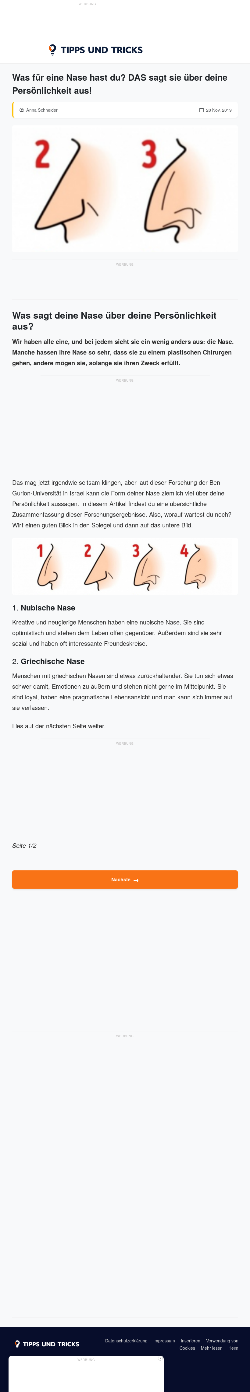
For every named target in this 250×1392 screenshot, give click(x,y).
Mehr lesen (212, 1348)
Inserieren (190, 1341)
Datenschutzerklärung (126, 1341)
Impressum (164, 1341)
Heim (233, 1348)
